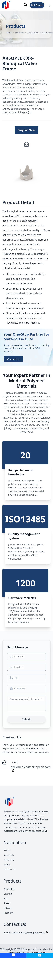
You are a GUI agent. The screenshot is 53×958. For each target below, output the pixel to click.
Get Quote (37, 5)
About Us (9, 855)
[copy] (13, 770)
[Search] (25, 5)
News (7, 864)
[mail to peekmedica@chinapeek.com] (39, 955)
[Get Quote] (13, 955)
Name (17, 656)
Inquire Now (26, 130)
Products (19, 32)
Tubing (7, 908)
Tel (15, 677)
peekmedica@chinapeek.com (31, 767)
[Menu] (47, 5)
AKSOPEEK (9, 889)
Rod (6, 898)
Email (17, 667)
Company (19, 688)
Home (9, 32)
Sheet (7, 903)
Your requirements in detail (25, 699)
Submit (26, 719)
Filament (8, 912)
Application (33, 32)
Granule (8, 893)
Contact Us (13, 359)
